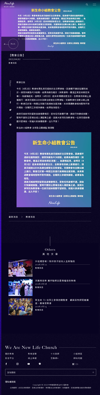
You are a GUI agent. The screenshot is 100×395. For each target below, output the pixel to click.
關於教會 (9, 353)
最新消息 (13, 216)
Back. (13, 44)
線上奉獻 (32, 358)
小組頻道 (77, 353)
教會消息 (30, 216)
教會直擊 (32, 353)
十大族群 (55, 353)
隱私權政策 (10, 381)
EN (77, 364)
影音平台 (9, 358)
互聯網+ (55, 358)
